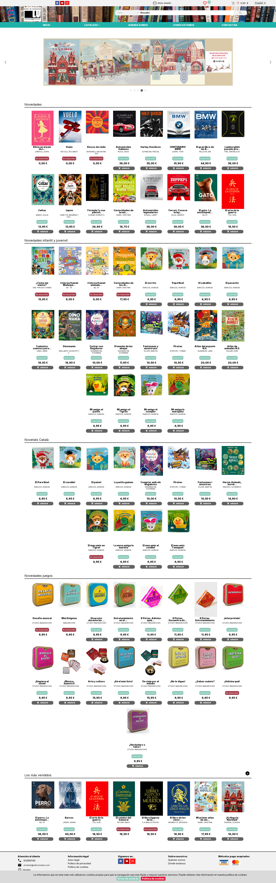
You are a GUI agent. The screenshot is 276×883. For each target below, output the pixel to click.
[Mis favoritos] (205, 3)
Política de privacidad (79, 863)
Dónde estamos (177, 863)
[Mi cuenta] (154, 3)
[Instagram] (67, 3)
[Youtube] (62, 3)
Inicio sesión (164, 3)
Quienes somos (176, 860)
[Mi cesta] (233, 3)
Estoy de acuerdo (128, 878)
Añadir (125, 168)
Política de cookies (78, 867)
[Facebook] (57, 3)
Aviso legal (73, 860)
